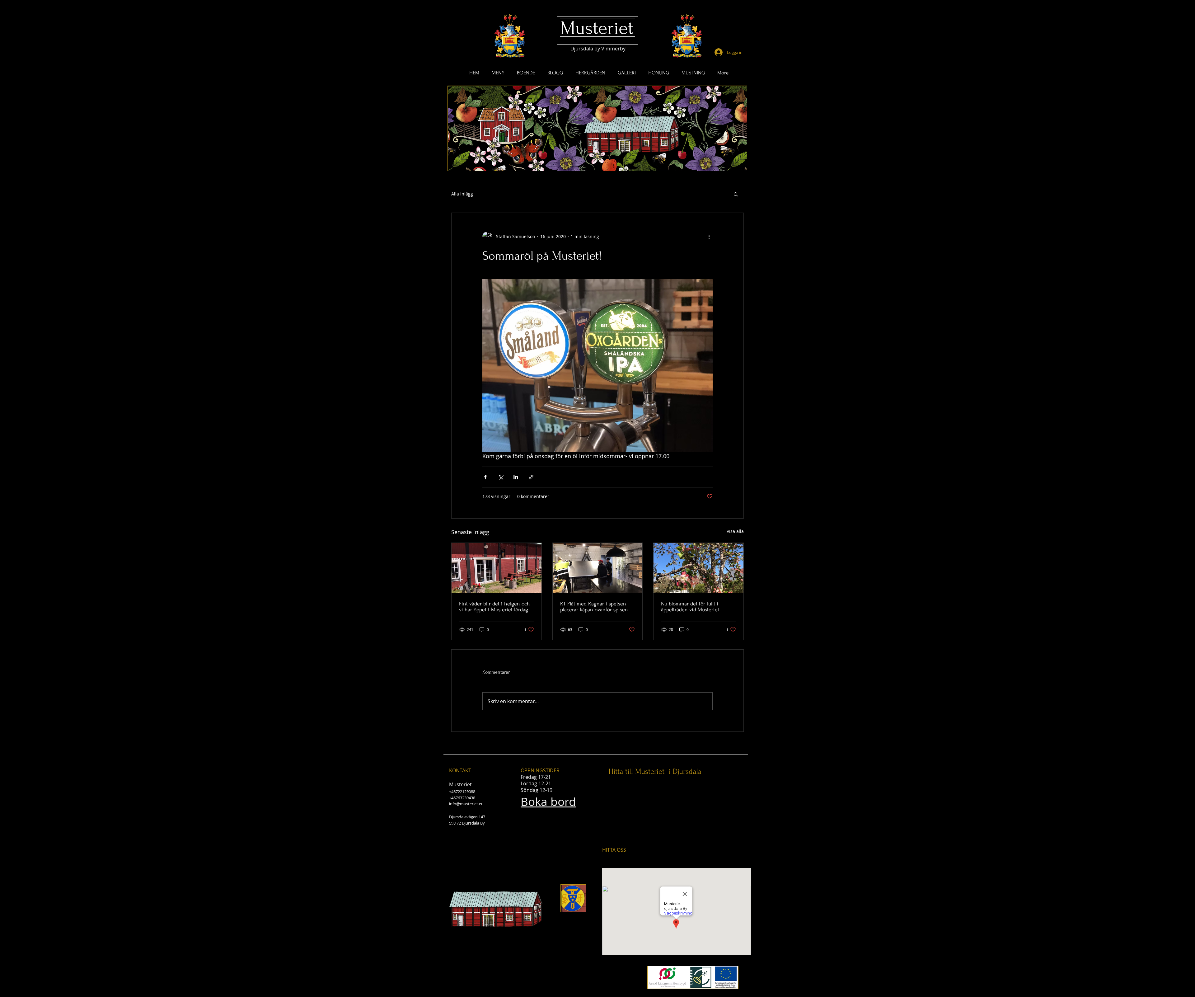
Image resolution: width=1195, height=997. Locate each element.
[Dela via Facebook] (485, 477)
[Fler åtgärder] (709, 236)
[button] (736, 193)
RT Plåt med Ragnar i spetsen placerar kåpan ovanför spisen (594, 607)
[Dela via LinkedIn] (516, 477)
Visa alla (735, 531)
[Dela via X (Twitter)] (501, 477)
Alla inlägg (462, 194)
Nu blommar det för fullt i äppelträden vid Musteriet (690, 607)
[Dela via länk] (531, 477)
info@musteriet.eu (466, 804)
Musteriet (596, 28)
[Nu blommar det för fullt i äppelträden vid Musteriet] (698, 568)
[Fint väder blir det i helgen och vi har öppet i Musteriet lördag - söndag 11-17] (496, 568)
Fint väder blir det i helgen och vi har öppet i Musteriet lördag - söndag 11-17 (495, 607)
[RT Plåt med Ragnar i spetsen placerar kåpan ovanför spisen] (598, 568)
